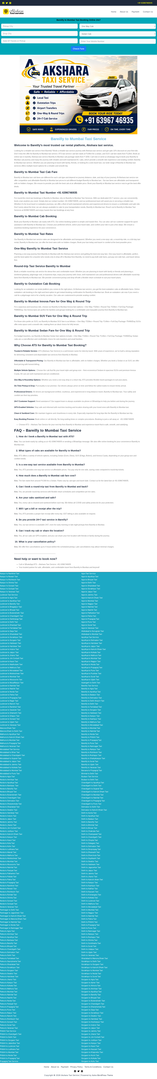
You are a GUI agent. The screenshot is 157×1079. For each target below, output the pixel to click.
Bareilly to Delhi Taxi (89, 704)
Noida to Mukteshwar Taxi (10, 858)
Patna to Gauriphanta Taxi (10, 961)
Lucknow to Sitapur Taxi (9, 716)
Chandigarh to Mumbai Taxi (92, 795)
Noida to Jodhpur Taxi (9, 831)
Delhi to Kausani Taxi (89, 892)
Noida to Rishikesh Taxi (9, 892)
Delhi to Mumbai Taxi (89, 910)
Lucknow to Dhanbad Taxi (10, 625)
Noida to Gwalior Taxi (8, 810)
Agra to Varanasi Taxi (89, 628)
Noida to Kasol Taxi (8, 840)
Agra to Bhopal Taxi (89, 580)
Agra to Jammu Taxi (89, 595)
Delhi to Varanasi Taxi (90, 955)
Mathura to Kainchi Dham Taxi (12, 737)
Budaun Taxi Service (89, 776)
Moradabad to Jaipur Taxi (10, 761)
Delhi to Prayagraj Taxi (90, 925)
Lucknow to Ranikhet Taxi (10, 707)
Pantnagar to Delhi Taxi (9, 910)
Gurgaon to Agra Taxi (89, 979)
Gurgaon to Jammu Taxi (91, 1031)
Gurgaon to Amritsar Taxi (91, 989)
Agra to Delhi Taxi (88, 582)
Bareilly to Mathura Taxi (90, 722)
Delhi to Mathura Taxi (90, 904)
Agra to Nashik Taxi (89, 610)
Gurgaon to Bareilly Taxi (91, 995)
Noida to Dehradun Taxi (9, 801)
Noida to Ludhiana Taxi (9, 849)
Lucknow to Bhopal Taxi (9, 610)
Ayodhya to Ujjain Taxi (90, 679)
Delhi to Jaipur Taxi (89, 870)
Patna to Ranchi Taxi (8, 1016)
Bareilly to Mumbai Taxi (90, 728)
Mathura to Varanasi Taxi (10, 746)
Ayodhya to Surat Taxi (90, 676)
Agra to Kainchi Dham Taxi (92, 598)
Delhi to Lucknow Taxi (90, 901)
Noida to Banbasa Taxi (9, 785)
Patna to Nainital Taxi (8, 995)
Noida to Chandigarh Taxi (10, 798)
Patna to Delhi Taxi (7, 955)
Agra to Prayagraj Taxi (90, 619)
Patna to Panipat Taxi (8, 1004)
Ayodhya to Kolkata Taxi (90, 652)
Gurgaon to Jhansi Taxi (90, 1034)
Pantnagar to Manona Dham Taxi (13, 919)
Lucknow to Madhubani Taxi (11, 664)
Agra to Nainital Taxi (89, 607)
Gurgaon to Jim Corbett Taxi (92, 1037)
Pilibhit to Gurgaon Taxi (9, 1040)
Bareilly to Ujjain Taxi (89, 764)
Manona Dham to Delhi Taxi (11, 731)
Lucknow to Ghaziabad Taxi (11, 634)
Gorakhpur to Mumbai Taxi (92, 970)
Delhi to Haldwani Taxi (90, 864)
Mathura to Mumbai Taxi (9, 740)
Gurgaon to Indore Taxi (90, 1025)
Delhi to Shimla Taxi (89, 940)
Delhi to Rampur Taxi (89, 934)
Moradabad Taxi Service (10, 749)
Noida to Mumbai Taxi (8, 861)
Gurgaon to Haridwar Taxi (91, 1019)
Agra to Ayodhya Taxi (89, 576)
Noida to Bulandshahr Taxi (10, 795)
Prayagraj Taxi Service (9, 1061)
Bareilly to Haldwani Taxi (91, 713)
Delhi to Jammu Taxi (89, 873)
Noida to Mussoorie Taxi (10, 864)
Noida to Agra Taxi (7, 776)
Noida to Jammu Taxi (8, 822)
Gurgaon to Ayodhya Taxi (91, 992)
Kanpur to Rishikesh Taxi (10, 580)
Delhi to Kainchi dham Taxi (92, 879)
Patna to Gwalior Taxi (8, 973)
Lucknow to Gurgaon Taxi (10, 640)
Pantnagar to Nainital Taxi (10, 922)
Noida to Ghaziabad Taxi (10, 807)
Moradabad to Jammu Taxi (10, 764)
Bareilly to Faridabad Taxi (91, 707)
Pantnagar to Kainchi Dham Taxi (13, 916)
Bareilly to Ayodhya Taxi (91, 692)
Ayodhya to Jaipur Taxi (90, 646)
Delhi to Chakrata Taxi (90, 831)
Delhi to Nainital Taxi (89, 916)
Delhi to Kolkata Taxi (89, 898)
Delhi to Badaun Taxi (89, 819)
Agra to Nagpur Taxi (89, 604)
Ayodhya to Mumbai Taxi (91, 658)
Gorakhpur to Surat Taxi (91, 976)
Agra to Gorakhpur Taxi (90, 589)
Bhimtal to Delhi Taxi (89, 773)
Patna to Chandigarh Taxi (10, 949)
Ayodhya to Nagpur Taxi (91, 661)
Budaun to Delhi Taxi (89, 780)
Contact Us (148, 12)
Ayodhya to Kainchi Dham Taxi (93, 649)
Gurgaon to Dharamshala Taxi (93, 1007)
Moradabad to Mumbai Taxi (11, 770)
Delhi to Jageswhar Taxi (91, 867)
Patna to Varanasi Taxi (9, 1028)
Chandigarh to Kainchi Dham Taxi (94, 792)
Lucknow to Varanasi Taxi (10, 725)
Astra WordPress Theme (102, 1075)
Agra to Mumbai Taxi (89, 601)
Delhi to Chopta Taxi (89, 840)
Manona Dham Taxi (7, 728)
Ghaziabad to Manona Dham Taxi (94, 958)
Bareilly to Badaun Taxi (90, 695)
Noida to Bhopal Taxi (8, 792)
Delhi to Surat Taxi (88, 946)
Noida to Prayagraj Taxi (9, 882)
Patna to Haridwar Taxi (9, 976)
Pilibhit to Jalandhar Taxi (10, 1043)
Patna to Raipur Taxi (8, 1013)
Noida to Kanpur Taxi (8, 837)
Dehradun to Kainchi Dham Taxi (94, 810)
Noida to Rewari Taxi (8, 889)
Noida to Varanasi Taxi (9, 907)
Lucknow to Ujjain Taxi (9, 722)
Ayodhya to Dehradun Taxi (92, 640)
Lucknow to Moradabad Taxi (11, 670)
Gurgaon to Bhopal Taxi (90, 998)
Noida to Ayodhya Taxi (9, 782)
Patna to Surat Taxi (7, 1025)
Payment (135, 12)
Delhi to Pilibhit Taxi (89, 922)
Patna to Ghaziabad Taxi (9, 964)
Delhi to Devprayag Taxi (91, 849)
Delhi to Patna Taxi (89, 919)
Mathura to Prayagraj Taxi (10, 743)
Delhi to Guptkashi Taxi (90, 858)
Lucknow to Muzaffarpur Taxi (11, 683)
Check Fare (78, 49)
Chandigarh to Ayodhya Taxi (92, 782)
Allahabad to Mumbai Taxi (91, 634)
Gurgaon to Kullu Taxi (90, 1061)
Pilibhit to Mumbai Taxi (9, 1052)
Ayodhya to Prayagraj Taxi (91, 667)
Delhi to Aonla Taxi (89, 813)
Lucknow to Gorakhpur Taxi (11, 637)
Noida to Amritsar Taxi (9, 780)
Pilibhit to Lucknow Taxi (9, 1046)
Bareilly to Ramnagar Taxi (91, 746)
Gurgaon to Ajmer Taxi (90, 982)
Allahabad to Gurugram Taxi (92, 631)
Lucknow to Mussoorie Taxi (11, 679)
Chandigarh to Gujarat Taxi (92, 789)
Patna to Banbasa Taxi (9, 940)
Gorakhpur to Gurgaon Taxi (92, 964)
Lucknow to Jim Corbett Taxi (11, 658)
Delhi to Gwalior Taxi (89, 861)
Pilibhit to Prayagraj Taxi (10, 1058)
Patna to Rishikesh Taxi (9, 1019)
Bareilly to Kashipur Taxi (91, 719)
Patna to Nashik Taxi (8, 998)
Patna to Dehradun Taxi (9, 952)
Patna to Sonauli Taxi (8, 1022)
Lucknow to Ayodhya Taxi (10, 601)
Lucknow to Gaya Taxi (9, 631)
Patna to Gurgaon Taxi (9, 970)
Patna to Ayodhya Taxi (9, 937)
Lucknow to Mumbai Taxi (10, 676)
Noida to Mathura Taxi (9, 855)
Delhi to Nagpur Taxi (89, 913)
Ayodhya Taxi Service (90, 637)
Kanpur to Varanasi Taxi (9, 592)
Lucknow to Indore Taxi (9, 649)
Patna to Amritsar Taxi (9, 934)
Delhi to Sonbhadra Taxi (91, 943)
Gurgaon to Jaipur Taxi (90, 1028)
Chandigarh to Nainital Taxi (92, 798)
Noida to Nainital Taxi (8, 867)
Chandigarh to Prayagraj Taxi (93, 801)
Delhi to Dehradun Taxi (90, 846)
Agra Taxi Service (88, 573)
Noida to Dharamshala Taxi (11, 804)
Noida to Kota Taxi (7, 843)
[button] (145, 3)
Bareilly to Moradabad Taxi (92, 725)
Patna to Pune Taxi (7, 1010)
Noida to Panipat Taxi (8, 870)
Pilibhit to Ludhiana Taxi (9, 1049)
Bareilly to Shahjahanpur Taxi (93, 758)
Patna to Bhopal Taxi (8, 946)
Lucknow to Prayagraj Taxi (10, 698)
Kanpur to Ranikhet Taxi (9, 573)
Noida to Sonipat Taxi (8, 904)
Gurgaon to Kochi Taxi (90, 1055)
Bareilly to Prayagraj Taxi (91, 740)
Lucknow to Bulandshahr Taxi (12, 613)
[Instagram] (10, 3)
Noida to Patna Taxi (8, 879)
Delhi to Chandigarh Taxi (91, 837)
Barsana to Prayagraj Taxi (91, 770)
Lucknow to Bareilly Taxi (10, 604)
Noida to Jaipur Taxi (8, 819)
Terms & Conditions (92, 1067)
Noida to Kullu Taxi (7, 846)
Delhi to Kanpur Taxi (89, 882)
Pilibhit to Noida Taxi (8, 1055)
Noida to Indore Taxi (8, 816)
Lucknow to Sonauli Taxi (10, 719)
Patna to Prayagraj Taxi (9, 1007)
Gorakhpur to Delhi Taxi (91, 961)
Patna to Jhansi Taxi (8, 979)
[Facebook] (3, 3)
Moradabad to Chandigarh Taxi (12, 755)
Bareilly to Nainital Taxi (90, 731)
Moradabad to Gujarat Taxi (10, 758)
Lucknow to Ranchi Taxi (9, 704)
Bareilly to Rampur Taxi (90, 749)
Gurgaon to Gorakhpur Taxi (92, 1013)
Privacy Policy (76, 1067)
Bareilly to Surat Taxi (89, 761)
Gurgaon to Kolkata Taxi (91, 1058)
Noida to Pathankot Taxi (9, 873)
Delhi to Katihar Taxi (89, 889)
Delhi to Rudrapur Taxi (90, 937)
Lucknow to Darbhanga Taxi (11, 619)
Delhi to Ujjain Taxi (89, 952)
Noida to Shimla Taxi (8, 898)
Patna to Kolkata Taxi (8, 985)
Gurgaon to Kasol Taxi (90, 1046)
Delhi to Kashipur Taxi (90, 886)
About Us (124, 12)
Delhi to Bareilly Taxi (89, 822)
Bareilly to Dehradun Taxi (91, 698)
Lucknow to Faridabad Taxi (11, 628)
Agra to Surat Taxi (88, 625)
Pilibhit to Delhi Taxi (8, 1037)
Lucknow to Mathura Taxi (10, 667)
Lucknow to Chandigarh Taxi (11, 616)
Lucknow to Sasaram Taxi (10, 710)
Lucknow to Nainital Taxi (10, 686)
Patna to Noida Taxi (8, 1001)
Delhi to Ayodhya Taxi (90, 816)
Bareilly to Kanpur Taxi (90, 716)
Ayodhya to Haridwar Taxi (91, 643)
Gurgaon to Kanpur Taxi (91, 1043)
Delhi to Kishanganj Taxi (91, 895)
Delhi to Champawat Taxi (91, 834)
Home (113, 12)
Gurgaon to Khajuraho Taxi (92, 1052)
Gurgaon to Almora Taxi (90, 985)
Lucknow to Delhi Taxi (9, 622)
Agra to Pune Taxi (88, 622)
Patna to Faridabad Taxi (9, 958)
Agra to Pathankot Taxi (90, 613)
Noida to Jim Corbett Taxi (10, 828)
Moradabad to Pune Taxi (10, 773)
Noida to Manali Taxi (8, 852)
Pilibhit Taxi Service (8, 1031)
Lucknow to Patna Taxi (9, 695)
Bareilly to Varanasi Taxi (91, 767)
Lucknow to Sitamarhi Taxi (10, 713)
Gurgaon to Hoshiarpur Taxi (92, 1022)
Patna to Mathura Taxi (9, 989)
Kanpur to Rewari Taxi (9, 576)
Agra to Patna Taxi (88, 616)
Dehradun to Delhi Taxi (90, 807)
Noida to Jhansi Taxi (8, 825)
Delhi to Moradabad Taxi (91, 907)
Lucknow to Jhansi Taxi (9, 655)
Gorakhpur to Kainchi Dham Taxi (94, 967)
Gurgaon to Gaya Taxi (90, 1010)
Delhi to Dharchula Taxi (90, 855)
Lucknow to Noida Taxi (9, 692)
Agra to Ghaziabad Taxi (90, 586)
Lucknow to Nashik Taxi (9, 689)
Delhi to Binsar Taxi (89, 828)
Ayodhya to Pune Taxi (90, 670)
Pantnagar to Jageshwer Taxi (12, 913)
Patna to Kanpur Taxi (8, 982)
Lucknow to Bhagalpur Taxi (11, 607)
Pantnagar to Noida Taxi (9, 925)
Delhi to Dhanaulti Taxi (90, 852)
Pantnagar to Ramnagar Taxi (11, 928)
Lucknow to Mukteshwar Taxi (12, 673)
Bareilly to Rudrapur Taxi (91, 755)
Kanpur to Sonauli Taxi (9, 586)
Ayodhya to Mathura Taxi (91, 655)
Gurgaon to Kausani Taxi (91, 1049)
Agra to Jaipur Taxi (89, 592)
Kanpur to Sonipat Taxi (9, 589)
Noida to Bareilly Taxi (8, 789)
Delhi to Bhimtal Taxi (89, 825)
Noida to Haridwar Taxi (9, 813)
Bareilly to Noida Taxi (89, 734)
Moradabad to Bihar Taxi (10, 752)
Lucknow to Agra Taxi (8, 598)
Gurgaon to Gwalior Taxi (91, 1016)
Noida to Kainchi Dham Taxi (11, 834)
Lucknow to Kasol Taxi (9, 661)
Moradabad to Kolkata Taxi (10, 767)
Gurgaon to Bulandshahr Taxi (93, 1001)
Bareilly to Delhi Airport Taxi (92, 701)
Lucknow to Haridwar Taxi (10, 646)
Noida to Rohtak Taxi (8, 895)
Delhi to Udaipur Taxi (89, 949)
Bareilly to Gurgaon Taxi (91, 710)
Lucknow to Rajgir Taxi (9, 701)
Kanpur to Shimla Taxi (9, 582)
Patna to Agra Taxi (7, 931)
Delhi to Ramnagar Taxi (90, 931)
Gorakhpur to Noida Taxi (91, 973)
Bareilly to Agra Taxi (89, 689)
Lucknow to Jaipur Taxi (9, 652)
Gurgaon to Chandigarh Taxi (92, 1004)
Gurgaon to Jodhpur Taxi (91, 1040)
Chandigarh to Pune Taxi (91, 804)
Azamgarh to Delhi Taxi (90, 683)
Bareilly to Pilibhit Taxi (90, 737)
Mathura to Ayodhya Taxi (10, 734)
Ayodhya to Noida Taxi (90, 664)
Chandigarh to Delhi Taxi (91, 785)
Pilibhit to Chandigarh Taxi (10, 1034)
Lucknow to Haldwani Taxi (10, 643)
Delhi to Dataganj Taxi (90, 843)
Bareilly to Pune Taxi (89, 743)
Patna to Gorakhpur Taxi (10, 967)
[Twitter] (7, 3)
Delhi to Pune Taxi (88, 928)
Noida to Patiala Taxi (8, 876)
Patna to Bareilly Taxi (8, 943)
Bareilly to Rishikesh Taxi (91, 752)
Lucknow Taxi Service (9, 595)
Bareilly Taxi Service (89, 686)
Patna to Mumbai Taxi (8, 992)
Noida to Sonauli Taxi (8, 901)
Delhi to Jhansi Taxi (89, 876)
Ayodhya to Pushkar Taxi (91, 673)
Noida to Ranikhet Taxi (9, 886)
